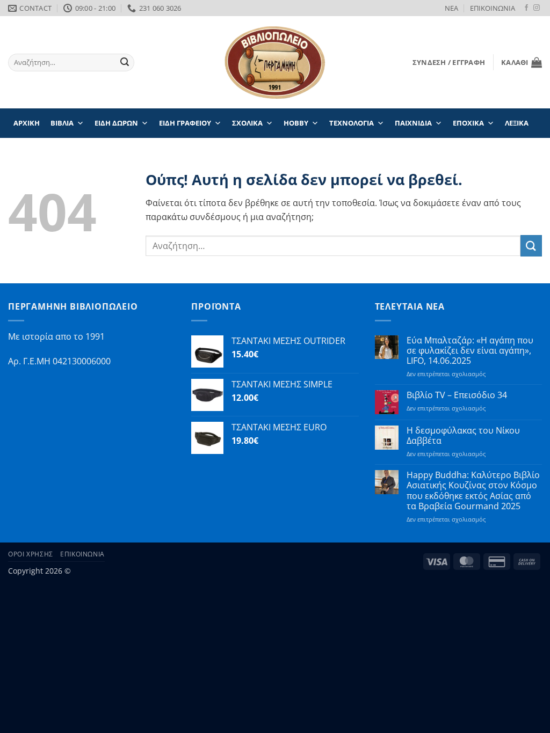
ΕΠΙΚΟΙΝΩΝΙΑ (492, 8)
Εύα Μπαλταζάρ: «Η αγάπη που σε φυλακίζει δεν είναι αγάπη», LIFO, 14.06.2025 (470, 350)
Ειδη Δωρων (116, 123)
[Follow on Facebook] (526, 8)
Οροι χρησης (30, 554)
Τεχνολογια (351, 123)
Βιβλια (62, 123)
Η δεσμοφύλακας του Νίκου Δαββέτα (463, 436)
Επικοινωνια (82, 554)
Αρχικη (26, 123)
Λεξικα (517, 123)
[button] (448, 62)
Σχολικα (247, 123)
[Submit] (124, 63)
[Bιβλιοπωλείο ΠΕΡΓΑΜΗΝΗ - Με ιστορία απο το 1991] (275, 62)
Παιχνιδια (413, 123)
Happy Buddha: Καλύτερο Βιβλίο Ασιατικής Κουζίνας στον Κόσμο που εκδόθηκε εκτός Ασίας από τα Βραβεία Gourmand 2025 (473, 490)
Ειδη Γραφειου (185, 123)
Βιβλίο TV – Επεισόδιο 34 (457, 395)
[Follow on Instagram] (536, 8)
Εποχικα (468, 123)
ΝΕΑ (451, 8)
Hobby (296, 123)
